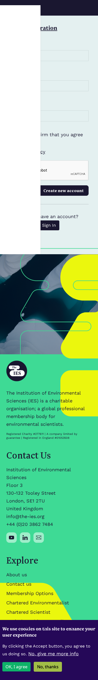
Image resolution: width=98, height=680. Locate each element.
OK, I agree (16, 667)
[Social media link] (11, 537)
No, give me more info (53, 653)
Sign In (49, 225)
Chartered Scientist (28, 612)
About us (16, 574)
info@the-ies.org (25, 516)
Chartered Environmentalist (37, 602)
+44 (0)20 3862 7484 (29, 524)
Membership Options (29, 593)
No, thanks (48, 667)
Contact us (18, 584)
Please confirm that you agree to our (48, 143)
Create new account (63, 190)
